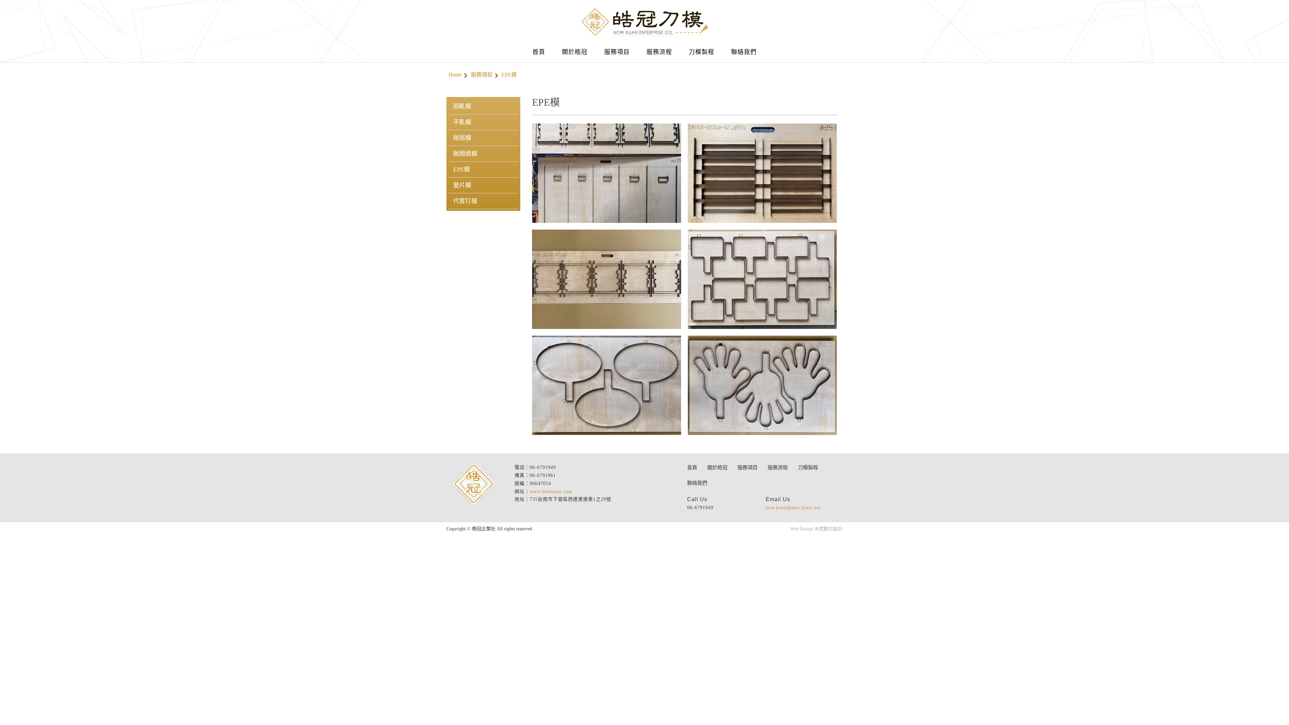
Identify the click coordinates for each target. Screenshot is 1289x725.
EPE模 (461, 169)
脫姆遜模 (465, 153)
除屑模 (462, 138)
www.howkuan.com (551, 491)
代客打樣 (465, 201)
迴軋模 (462, 106)
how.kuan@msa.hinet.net (793, 507)
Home (455, 75)
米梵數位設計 (828, 528)
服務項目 (481, 75)
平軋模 (462, 122)
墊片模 (462, 185)
